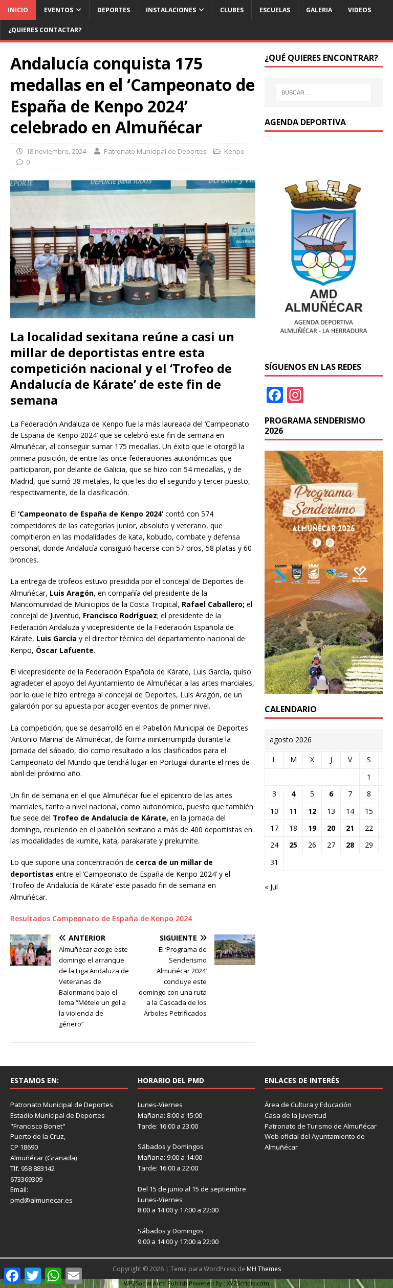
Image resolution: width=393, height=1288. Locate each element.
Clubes (232, 10)
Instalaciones (171, 10)
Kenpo (234, 151)
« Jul (271, 887)
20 (331, 828)
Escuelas (274, 10)
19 (312, 828)
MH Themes (264, 1268)
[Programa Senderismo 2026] (323, 688)
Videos (359, 10)
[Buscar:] (324, 92)
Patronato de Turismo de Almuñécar (321, 1126)
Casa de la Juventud (295, 1115)
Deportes (113, 10)
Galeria (319, 10)
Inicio (18, 10)
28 (350, 845)
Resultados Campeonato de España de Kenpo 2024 (102, 918)
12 (312, 811)
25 (293, 845)
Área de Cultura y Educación (308, 1104)
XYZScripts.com (248, 1283)
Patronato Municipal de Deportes (155, 151)
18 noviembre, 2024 (56, 151)
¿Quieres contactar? (44, 30)
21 (350, 828)
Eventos (58, 10)
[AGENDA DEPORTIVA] (323, 345)
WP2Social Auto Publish (155, 1283)
